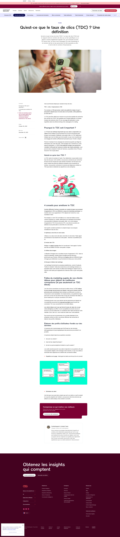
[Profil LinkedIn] (24, 509)
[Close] (23, 525)
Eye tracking (30, 15)
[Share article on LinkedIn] (25, 137)
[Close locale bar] (80, 6)
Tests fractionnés (79, 15)
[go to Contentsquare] (25, 0)
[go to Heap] (29, 0)
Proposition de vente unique (104, 15)
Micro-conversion (56, 15)
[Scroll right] (118, 15)
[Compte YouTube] (26, 509)
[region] (12, 529)
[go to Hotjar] (33, 0)
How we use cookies (11, 529)
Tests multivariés (68, 15)
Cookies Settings (93, 527)
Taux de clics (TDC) (19, 15)
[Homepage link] (25, 486)
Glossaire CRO (7, 15)
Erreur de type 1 (90, 15)
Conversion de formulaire (42, 15)
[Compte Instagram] (28, 509)
